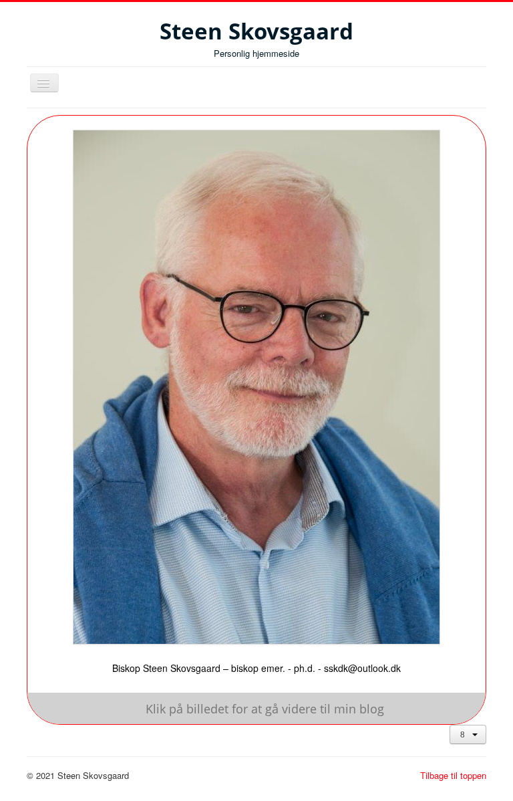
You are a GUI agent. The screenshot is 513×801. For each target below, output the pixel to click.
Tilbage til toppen (453, 775)
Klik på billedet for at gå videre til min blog (265, 709)
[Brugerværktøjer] (468, 734)
